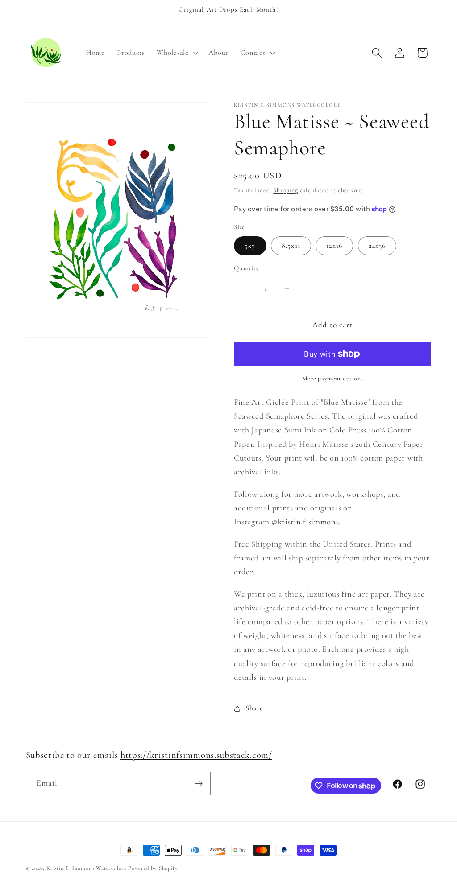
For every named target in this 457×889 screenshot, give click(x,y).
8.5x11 (291, 245)
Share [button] (254, 708)
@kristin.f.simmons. (305, 522)
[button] (177, 52)
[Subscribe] (198, 784)
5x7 (250, 245)
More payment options (333, 378)
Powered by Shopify (153, 868)
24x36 (377, 245)
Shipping (285, 190)
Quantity (246, 268)
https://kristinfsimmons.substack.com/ (196, 755)
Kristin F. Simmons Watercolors (86, 868)
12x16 (334, 245)
